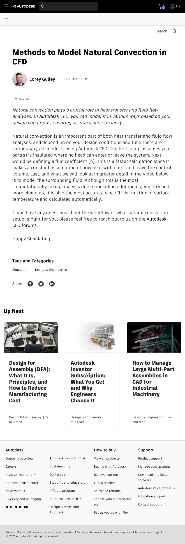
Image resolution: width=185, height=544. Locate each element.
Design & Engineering (51, 269)
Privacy (10, 532)
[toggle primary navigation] (8, 6)
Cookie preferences (89, 532)
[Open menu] (6, 19)
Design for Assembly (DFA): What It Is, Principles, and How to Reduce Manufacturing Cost (29, 382)
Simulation (20, 269)
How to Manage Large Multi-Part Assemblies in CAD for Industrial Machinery (153, 379)
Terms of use (143, 532)
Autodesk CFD (53, 116)
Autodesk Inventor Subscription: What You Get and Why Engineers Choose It (88, 382)
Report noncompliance (118, 532)
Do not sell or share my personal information (45, 532)
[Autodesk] (24, 6)
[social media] (16, 507)
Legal (156, 532)
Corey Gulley (42, 79)
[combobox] (68, 6)
